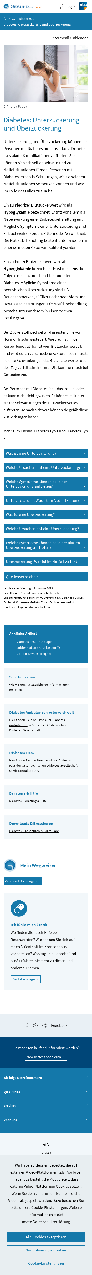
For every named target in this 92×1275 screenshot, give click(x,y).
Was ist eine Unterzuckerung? (31, 453)
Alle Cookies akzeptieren (46, 1236)
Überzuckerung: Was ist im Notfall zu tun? (42, 561)
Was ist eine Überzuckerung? (30, 514)
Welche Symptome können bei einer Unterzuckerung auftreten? (36, 484)
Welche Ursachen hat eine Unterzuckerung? (43, 467)
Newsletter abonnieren (44, 1057)
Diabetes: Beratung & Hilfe (28, 801)
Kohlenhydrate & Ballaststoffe (38, 647)
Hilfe (46, 1144)
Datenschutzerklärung (52, 1221)
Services (10, 1106)
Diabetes (25, 18)
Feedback (59, 1025)
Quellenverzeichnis (22, 576)
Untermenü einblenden (69, 37)
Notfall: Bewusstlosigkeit (34, 654)
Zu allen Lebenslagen (21, 881)
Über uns (10, 1120)
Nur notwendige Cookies (46, 1250)
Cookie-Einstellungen (49, 1207)
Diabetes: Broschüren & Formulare (34, 831)
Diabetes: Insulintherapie (34, 642)
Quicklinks (12, 1092)
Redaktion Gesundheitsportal (41, 593)
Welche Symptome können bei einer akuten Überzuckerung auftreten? (43, 545)
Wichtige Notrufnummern (23, 1078)
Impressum (46, 1152)
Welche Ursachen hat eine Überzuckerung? (42, 528)
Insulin (23, 339)
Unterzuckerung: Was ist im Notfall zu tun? (42, 500)
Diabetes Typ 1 (46, 431)
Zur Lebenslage (26, 978)
